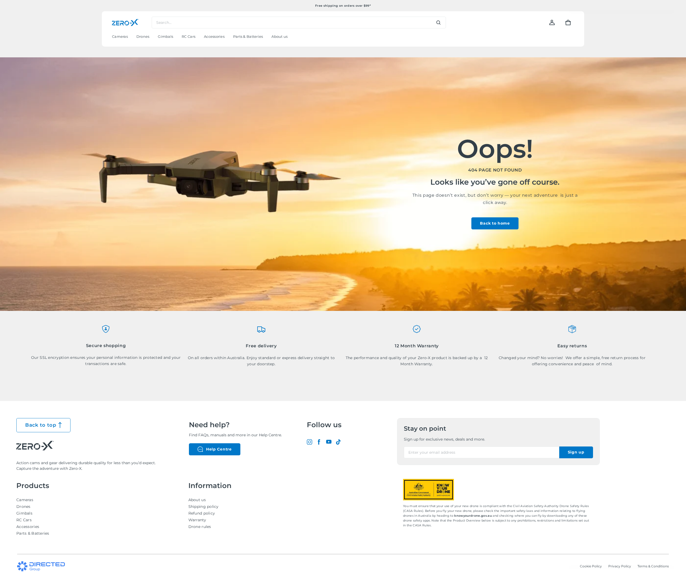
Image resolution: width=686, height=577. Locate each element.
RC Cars (24, 520)
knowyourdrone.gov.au (473, 516)
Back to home (495, 223)
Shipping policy (203, 506)
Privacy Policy (619, 566)
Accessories (27, 526)
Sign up (576, 452)
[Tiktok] (338, 442)
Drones (23, 506)
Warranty (197, 520)
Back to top (40, 425)
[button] (568, 22)
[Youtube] (328, 442)
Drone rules (199, 526)
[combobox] (299, 22)
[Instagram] (309, 442)
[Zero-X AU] (125, 22)
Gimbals (24, 513)
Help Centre (219, 449)
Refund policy (201, 513)
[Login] (552, 22)
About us (197, 499)
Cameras (24, 499)
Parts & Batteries (32, 533)
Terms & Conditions (653, 566)
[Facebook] (319, 442)
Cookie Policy (591, 566)
